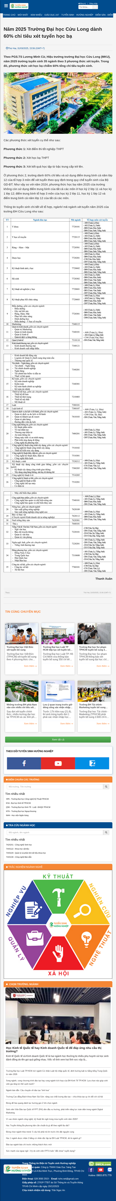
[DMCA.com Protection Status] (100, 1165)
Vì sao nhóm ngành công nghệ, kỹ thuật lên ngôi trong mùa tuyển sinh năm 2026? (42, 1119)
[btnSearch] (95, 7)
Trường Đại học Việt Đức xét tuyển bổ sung (20, 648)
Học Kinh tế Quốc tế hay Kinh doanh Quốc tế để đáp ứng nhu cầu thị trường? (53, 1049)
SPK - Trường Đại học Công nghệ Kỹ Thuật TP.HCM (27, 799)
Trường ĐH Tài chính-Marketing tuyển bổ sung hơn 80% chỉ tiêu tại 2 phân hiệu (93, 706)
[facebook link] (24, 768)
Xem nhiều (36, 15)
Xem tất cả (58, 739)
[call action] (92, 768)
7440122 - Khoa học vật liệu (17, 849)
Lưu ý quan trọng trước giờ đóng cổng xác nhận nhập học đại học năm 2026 (57, 706)
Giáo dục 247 (51, 15)
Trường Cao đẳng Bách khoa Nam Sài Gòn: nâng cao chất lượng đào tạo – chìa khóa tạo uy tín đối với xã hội (54, 1097)
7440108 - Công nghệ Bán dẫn (19, 857)
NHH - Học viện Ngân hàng (17, 815)
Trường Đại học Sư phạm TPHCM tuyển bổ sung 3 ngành (92, 648)
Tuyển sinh (67, 15)
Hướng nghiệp (84, 15)
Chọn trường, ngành (23, 984)
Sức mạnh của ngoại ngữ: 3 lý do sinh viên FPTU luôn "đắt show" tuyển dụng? (40, 1151)
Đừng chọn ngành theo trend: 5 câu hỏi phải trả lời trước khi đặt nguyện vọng (40, 1132)
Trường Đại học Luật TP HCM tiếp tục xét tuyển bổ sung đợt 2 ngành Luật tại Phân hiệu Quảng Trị (56, 648)
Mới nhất (23, 15)
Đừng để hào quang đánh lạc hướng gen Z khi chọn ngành (31, 1103)
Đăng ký (83, 3)
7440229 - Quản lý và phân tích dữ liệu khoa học (26, 853)
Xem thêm (29, 666)
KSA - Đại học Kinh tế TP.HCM (18, 803)
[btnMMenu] (7, 6)
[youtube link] (58, 768)
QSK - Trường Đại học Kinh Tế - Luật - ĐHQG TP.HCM (28, 807)
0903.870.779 (103, 1175)
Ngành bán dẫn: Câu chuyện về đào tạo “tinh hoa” (27, 1090)
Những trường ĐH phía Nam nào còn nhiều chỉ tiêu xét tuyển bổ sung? (22, 706)
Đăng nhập (93, 3)
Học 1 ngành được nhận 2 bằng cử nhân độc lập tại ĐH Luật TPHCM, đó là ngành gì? (43, 1138)
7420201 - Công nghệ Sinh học (19, 845)
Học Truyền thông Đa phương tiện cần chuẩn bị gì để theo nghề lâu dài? (37, 1125)
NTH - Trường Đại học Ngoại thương (21, 811)
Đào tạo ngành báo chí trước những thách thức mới (29, 1144)
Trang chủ (9, 15)
